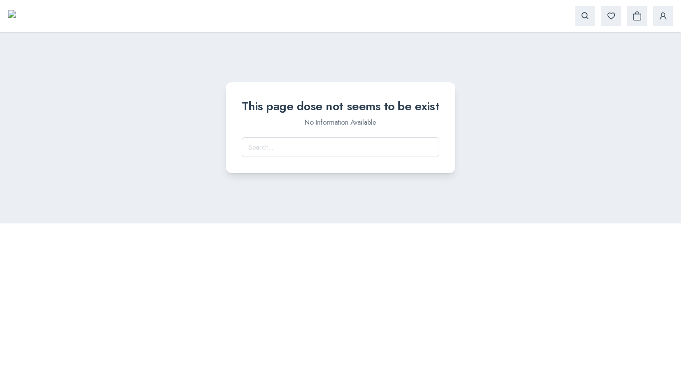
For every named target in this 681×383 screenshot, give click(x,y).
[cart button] (637, 16)
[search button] (585, 16)
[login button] (663, 16)
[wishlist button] (611, 16)
